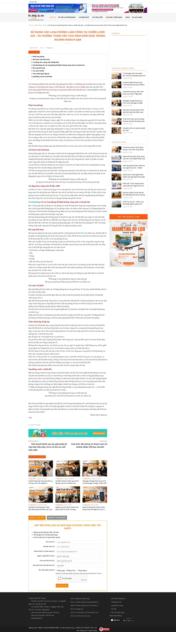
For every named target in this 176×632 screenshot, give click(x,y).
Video (127, 17)
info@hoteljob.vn (36, 618)
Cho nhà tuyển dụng (114, 17)
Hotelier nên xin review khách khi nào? (134, 129)
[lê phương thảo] (57, 8)
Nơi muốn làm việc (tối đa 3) (43, 565)
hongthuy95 (32, 478)
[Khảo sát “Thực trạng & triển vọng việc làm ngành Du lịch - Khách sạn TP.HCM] (116, 185)
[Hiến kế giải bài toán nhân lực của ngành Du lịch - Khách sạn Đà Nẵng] (116, 167)
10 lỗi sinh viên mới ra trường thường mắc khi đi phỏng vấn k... (134, 121)
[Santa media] (128, 244)
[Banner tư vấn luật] (117, 8)
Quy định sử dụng (117, 605)
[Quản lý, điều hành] (79, 556)
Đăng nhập (33, 2)
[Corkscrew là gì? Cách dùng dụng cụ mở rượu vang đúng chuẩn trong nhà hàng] (116, 149)
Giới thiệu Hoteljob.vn (118, 598)
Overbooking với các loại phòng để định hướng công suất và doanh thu (59, 65)
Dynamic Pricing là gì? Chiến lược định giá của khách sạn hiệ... (40, 508)
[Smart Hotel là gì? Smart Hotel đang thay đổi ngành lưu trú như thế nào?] (94, 494)
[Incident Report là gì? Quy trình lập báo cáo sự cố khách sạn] (67, 468)
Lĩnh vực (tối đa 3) (47, 560)
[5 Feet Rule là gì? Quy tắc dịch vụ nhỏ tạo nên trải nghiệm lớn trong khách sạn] (40, 468)
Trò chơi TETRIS (38, 71)
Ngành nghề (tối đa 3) (45, 556)
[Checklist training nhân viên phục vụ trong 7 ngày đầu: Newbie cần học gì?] (116, 94)
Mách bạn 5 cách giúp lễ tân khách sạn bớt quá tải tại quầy (134, 176)
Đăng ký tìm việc (37, 517)
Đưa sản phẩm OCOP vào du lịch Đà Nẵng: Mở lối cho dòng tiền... (134, 195)
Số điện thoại (48, 546)
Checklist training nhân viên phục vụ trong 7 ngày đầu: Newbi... (133, 94)
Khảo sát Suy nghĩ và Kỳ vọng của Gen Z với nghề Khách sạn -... (134, 159)
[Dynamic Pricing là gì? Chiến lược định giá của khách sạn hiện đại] (40, 494)
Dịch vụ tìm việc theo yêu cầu (80, 616)
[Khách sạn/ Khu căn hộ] (79, 561)
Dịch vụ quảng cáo (77, 609)
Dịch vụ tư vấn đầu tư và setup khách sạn (84, 612)
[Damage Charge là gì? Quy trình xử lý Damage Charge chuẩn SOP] (94, 468)
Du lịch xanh (137, 17)
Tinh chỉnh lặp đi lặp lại (41, 74)
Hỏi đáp (113, 609)
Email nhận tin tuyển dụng (44, 551)
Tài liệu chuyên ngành (67, 17)
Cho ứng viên (97, 17)
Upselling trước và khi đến (42, 76)
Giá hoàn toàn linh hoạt (41, 59)
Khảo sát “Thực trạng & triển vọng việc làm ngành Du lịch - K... (134, 186)
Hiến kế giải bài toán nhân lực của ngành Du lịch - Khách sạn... (134, 168)
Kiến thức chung (40, 25)
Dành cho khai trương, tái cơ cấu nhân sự (84, 605)
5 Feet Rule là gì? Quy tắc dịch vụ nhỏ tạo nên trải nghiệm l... (40, 482)
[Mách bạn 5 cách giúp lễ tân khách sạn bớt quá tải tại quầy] (116, 177)
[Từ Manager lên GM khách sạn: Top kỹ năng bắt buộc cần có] (116, 75)
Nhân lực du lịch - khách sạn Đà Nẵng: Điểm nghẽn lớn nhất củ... (133, 204)
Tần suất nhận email (46, 570)
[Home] (36, 17)
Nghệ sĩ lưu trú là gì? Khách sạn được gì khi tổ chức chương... (67, 508)
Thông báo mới (116, 602)
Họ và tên (50, 542)
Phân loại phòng (38, 57)
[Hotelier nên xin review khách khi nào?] (116, 130)
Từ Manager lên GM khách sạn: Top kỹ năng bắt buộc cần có (134, 75)
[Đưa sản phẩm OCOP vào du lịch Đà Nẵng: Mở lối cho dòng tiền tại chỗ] (116, 195)
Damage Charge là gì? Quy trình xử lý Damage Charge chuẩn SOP (94, 482)
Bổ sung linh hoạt (39, 68)
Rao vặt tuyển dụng (117, 612)
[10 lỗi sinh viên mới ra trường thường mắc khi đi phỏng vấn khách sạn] (116, 121)
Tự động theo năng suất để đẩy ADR (46, 62)
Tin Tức (53, 17)
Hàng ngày (61, 570)
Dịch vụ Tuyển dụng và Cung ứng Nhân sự (85, 602)
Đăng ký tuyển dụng (56, 517)
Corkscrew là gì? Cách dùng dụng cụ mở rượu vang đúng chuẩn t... (133, 149)
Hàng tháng (82, 570)
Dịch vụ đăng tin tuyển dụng (80, 598)
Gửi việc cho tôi (62, 585)
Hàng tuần (71, 570)
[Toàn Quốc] (79, 565)
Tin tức (30, 25)
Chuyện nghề (84, 17)
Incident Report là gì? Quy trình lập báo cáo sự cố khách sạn (67, 482)
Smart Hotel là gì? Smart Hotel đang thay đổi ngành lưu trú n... (93, 508)
